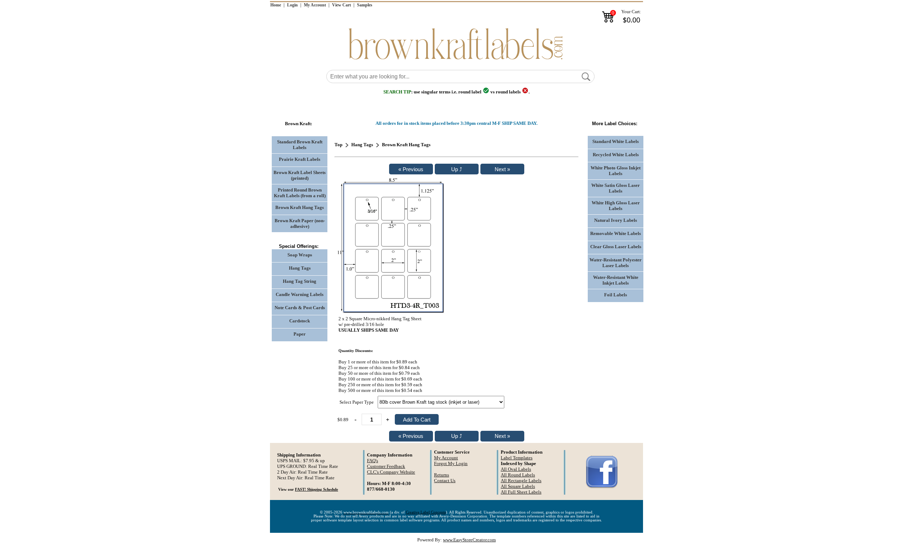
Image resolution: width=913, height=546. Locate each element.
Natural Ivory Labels (615, 220)
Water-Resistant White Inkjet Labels (615, 280)
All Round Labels (518, 475)
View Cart (341, 4)
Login (292, 4)
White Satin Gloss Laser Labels (615, 188)
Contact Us (444, 480)
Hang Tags (300, 268)
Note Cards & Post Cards (300, 307)
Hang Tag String (299, 281)
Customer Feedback (386, 466)
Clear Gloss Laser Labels (615, 246)
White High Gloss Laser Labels (616, 205)
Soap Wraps (299, 254)
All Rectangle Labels (521, 480)
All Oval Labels (516, 469)
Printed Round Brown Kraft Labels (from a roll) (300, 192)
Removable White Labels (615, 233)
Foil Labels (615, 294)
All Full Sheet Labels (521, 492)
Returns (441, 475)
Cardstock (299, 320)
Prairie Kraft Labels (299, 159)
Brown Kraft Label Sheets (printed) (300, 175)
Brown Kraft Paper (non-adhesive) (300, 223)
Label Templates (516, 457)
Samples (364, 4)
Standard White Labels (615, 141)
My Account (315, 4)
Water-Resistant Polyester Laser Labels (616, 262)
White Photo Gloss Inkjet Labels (616, 170)
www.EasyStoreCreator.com (469, 539)
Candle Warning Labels (299, 294)
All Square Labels (518, 486)
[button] (586, 77)
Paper (300, 334)
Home (275, 4)
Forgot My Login (451, 463)
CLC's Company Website (391, 472)
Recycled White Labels (616, 154)
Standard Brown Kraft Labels (299, 144)
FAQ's (372, 460)
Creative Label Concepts (426, 512)
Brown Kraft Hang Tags (299, 207)
